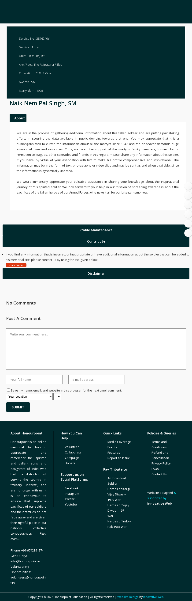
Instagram (72, 493)
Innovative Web (153, 597)
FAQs (155, 469)
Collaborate (73, 452)
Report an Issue (118, 458)
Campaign (72, 458)
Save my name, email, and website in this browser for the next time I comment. (66, 390)
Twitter (69, 499)
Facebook (72, 488)
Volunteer (72, 447)
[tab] (96, 230)
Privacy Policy (161, 463)
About (19, 118)
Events (112, 447)
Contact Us (159, 474)
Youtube (71, 504)
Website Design (128, 597)
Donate (70, 463)
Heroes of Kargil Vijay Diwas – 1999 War (118, 494)
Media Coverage (119, 442)
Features (113, 452)
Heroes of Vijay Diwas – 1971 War (118, 510)
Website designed (160, 493)
